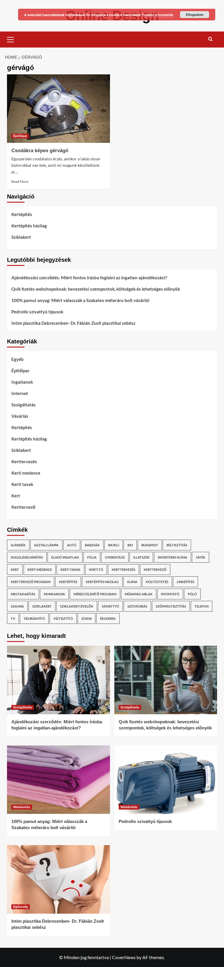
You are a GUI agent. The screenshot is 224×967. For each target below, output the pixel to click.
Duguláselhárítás (27, 557)
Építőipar (20, 136)
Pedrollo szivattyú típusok (37, 311)
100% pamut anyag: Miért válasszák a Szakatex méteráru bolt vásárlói (80, 300)
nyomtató (170, 594)
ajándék (18, 545)
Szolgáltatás (23, 404)
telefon (202, 606)
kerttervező (155, 569)
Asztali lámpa (46, 545)
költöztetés (157, 582)
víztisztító (63, 618)
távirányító (34, 618)
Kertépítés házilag (29, 225)
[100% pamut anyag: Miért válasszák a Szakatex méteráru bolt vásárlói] (58, 779)
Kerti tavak (22, 484)
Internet (19, 393)
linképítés (185, 582)
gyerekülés (115, 557)
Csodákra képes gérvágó (39, 150)
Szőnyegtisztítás (171, 606)
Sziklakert (21, 237)
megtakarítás (23, 594)
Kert (15, 495)
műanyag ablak (139, 594)
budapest (149, 545)
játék (200, 557)
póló (192, 594)
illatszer (141, 557)
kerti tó (96, 569)
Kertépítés (21, 214)
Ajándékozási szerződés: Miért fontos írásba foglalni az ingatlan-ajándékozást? (89, 277)
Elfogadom (195, 14)
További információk (157, 15)
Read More (19, 181)
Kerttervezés (24, 461)
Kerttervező (23, 507)
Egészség (20, 906)
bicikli (113, 545)
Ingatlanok (22, 382)
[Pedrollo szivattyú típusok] (165, 779)
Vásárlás (19, 416)
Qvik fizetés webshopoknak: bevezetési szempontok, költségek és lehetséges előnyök (95, 289)
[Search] (210, 39)
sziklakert (42, 606)
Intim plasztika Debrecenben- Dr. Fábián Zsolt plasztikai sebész (73, 323)
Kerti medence (25, 472)
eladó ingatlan (65, 557)
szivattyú (110, 606)
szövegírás (137, 606)
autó (71, 545)
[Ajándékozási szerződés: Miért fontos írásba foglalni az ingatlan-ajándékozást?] (58, 680)
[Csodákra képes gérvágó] (58, 108)
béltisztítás (177, 545)
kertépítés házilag (102, 582)
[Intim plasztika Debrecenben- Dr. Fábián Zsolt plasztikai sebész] (58, 879)
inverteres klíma (172, 557)
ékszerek (108, 618)
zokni (86, 618)
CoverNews (124, 957)
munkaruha (54, 594)
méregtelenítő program (95, 594)
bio (130, 545)
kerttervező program (30, 582)
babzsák (92, 545)
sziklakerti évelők (76, 606)
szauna (17, 606)
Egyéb (17, 359)
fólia (92, 557)
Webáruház (21, 807)
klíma (132, 582)
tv (13, 618)
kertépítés (68, 582)
